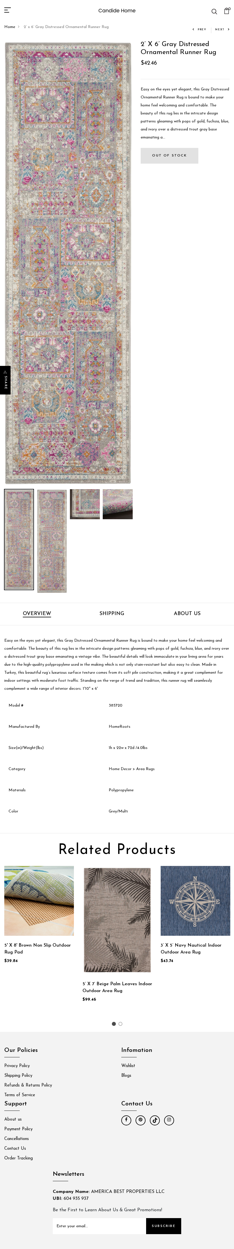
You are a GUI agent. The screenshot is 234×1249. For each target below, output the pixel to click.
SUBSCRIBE (163, 1226)
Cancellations (16, 1139)
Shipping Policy (18, 1076)
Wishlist (128, 1066)
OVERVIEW (37, 613)
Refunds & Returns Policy (28, 1085)
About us (13, 1119)
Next (220, 29)
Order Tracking (18, 1158)
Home (9, 27)
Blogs (126, 1076)
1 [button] (114, 1025)
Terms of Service (19, 1095)
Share (5, 383)
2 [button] (121, 1025)
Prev (202, 29)
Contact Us (15, 1149)
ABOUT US (187, 613)
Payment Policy (18, 1129)
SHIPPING (112, 613)
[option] (68, 263)
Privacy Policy (17, 1066)
